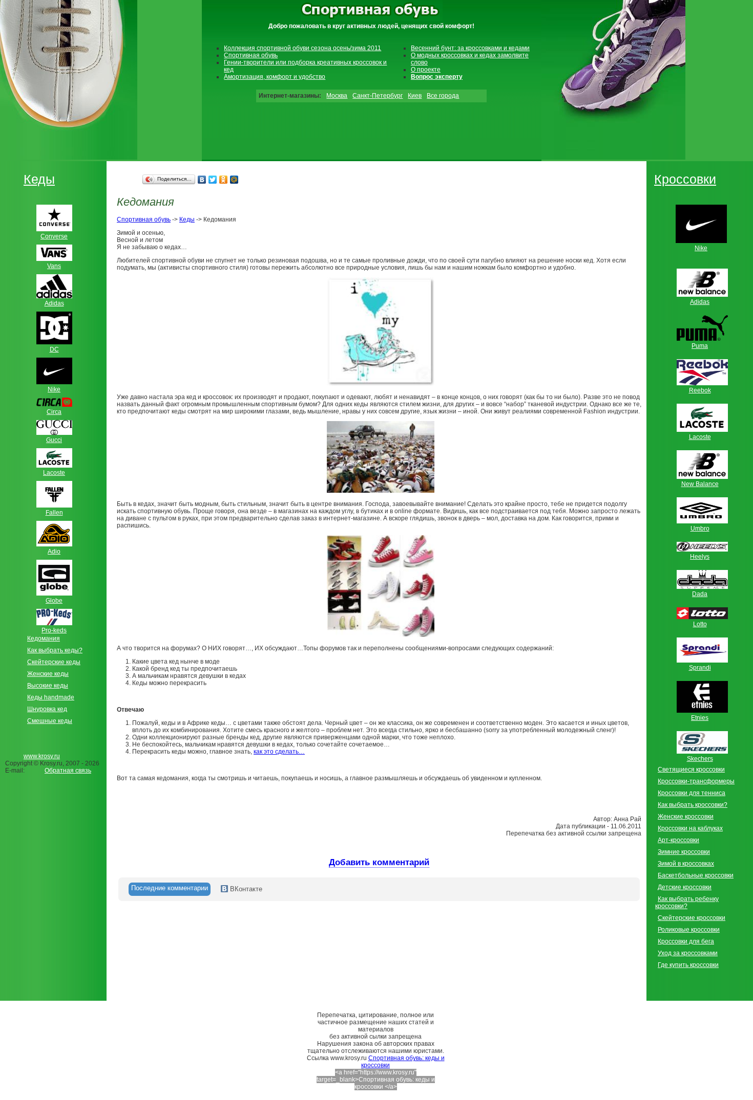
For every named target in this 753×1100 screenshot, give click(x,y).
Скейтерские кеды (53, 662)
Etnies (699, 717)
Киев (415, 95)
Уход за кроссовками (688, 953)
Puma (700, 345)
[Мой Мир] (234, 179)
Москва (336, 95)
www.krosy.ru (42, 756)
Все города (443, 95)
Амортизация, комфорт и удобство (274, 76)
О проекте (426, 69)
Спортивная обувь (251, 55)
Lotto (700, 624)
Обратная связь (68, 770)
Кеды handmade (50, 697)
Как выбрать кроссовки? (692, 804)
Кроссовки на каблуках (690, 828)
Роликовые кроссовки (689, 929)
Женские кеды (48, 673)
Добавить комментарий (379, 862)
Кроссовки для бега (686, 941)
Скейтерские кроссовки (691, 917)
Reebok (700, 390)
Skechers (700, 758)
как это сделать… (279, 751)
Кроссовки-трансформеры (696, 781)
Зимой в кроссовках (686, 863)
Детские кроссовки (685, 887)
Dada (699, 594)
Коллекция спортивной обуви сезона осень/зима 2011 (302, 48)
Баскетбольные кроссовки (696, 875)
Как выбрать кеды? (54, 650)
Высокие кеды (47, 685)
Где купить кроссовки (688, 965)
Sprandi (700, 667)
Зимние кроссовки (684, 851)
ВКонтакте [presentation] (245, 889)
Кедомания (43, 638)
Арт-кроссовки (678, 840)
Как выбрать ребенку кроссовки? (687, 902)
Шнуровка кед (47, 709)
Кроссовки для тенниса (691, 793)
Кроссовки (685, 179)
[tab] (170, 889)
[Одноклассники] (223, 179)
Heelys (699, 556)
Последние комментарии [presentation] (169, 888)
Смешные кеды (49, 720)
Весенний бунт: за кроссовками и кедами (470, 48)
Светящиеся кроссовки (691, 769)
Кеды (39, 179)
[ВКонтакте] (202, 179)
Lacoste (700, 437)
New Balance (700, 484)
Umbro (700, 528)
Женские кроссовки (686, 816)
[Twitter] (212, 179)
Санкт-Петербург (377, 95)
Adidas (699, 301)
